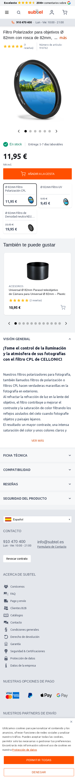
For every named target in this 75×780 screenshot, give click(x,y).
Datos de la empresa (23, 665)
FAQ (13, 593)
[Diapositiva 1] (16, 323)
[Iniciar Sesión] (51, 12)
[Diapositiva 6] (36, 323)
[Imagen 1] (25, 131)
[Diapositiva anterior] (9, 323)
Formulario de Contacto (51, 546)
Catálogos (16, 615)
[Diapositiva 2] (20, 323)
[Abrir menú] (8, 12)
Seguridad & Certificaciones (27, 651)
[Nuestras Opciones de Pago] (12, 695)
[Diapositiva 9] (48, 323)
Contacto (16, 622)
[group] (13, 46)
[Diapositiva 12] (60, 323)
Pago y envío (18, 601)
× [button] (71, 721)
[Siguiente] (56, 131)
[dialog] (37, 749)
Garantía (15, 644)
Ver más (37, 440)
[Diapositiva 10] (52, 323)
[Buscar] (18, 12)
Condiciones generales (24, 629)
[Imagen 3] (35, 131)
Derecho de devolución (24, 636)
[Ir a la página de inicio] (35, 11)
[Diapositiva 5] (32, 323)
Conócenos (17, 586)
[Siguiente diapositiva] (66, 323)
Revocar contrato (17, 558)
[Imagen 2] (30, 131)
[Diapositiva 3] (24, 323)
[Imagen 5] (44, 131)
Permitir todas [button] (38, 760)
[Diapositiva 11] (56, 323)
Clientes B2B (18, 608)
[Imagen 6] (49, 131)
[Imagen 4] (40, 131)
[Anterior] (18, 131)
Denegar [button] (39, 772)
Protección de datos (22, 658)
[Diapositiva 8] (44, 323)
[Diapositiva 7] (40, 323)
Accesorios (16, 286)
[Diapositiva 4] (28, 323)
